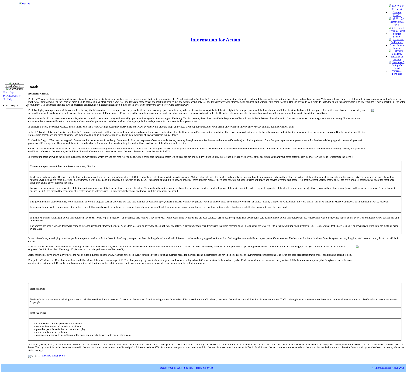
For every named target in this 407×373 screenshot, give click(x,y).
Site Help (7, 99)
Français (397, 48)
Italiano (397, 59)
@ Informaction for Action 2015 (388, 367)
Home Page (9, 92)
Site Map (188, 367)
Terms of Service (204, 367)
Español (397, 36)
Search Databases (12, 95)
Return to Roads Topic (53, 355)
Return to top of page (171, 367)
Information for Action (215, 40)
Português (397, 73)
